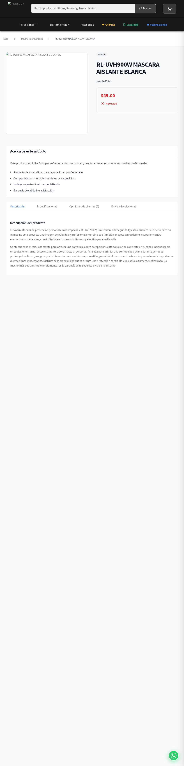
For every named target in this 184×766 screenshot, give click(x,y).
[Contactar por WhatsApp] (174, 756)
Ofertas (110, 24)
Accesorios (87, 24)
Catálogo (132, 24)
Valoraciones (158, 24)
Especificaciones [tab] (47, 206)
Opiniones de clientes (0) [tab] (84, 206)
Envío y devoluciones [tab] (123, 206)
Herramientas (58, 24)
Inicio (5, 38)
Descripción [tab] (17, 206)
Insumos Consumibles (32, 38)
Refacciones (27, 24)
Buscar (147, 8)
